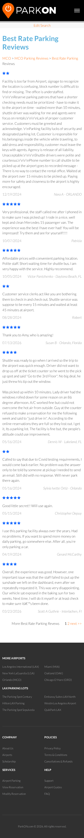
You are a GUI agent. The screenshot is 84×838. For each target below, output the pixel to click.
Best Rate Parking (65, 58)
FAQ (47, 794)
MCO (6, 58)
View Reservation (12, 787)
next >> (76, 623)
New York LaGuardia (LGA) (18, 673)
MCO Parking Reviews (31, 58)
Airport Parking (11, 780)
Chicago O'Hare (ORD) (58, 680)
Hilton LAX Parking (13, 703)
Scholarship (9, 761)
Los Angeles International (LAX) (20, 666)
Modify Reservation (14, 794)
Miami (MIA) (52, 666)
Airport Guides (53, 787)
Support (48, 780)
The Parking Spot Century (17, 696)
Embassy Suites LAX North (59, 696)
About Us (7, 748)
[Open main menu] (77, 10)
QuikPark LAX (52, 710)
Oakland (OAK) (53, 673)
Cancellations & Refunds (58, 761)
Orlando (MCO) (11, 680)
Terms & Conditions (55, 755)
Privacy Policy (52, 748)
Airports (7, 755)
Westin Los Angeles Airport (60, 703)
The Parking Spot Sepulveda (18, 710)
